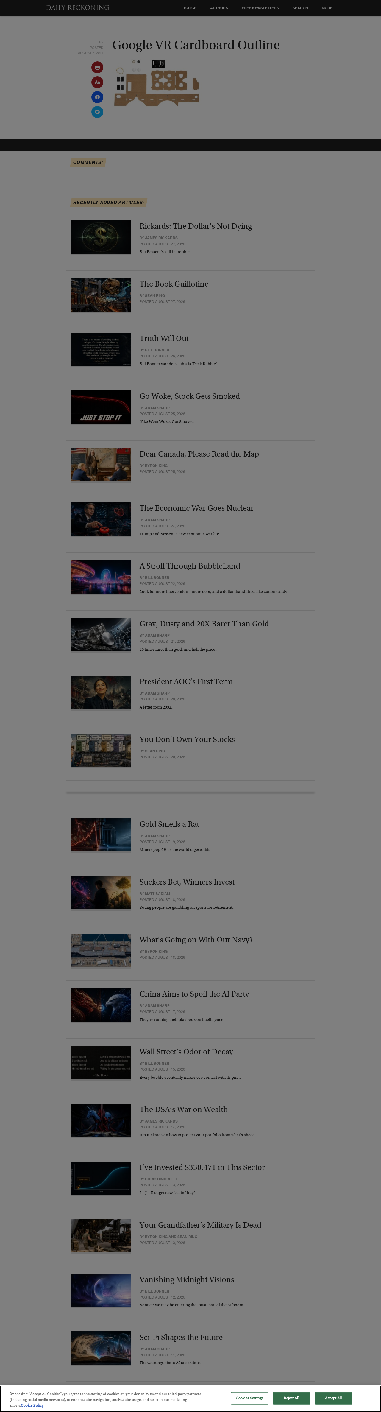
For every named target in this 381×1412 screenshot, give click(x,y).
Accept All (333, 1398)
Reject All (291, 1398)
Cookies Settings (249, 1398)
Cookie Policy (32, 1406)
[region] (190, 1398)
